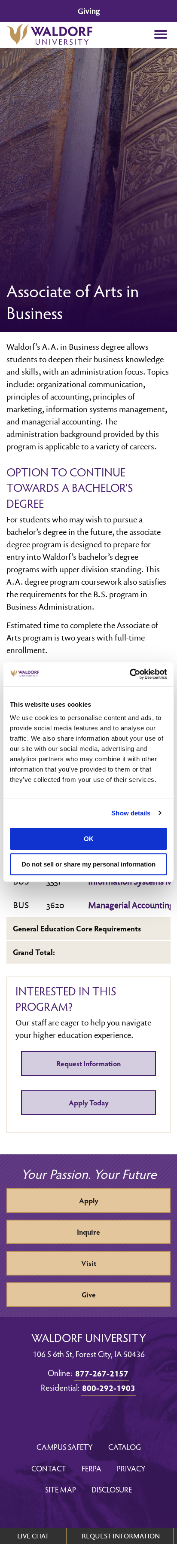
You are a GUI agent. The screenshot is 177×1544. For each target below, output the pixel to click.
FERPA (91, 1468)
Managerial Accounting (131, 905)
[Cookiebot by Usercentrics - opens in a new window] (129, 674)
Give (89, 1295)
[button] (160, 35)
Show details (130, 813)
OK (89, 838)
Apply (88, 1200)
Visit (88, 1263)
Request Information (88, 1063)
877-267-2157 (101, 1373)
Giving (89, 11)
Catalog (124, 1446)
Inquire (88, 1232)
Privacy (131, 1468)
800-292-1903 (108, 1387)
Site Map (60, 1489)
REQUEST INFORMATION (121, 1536)
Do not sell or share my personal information (88, 864)
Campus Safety (65, 1446)
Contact (48, 1468)
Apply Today (89, 1103)
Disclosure (112, 1489)
